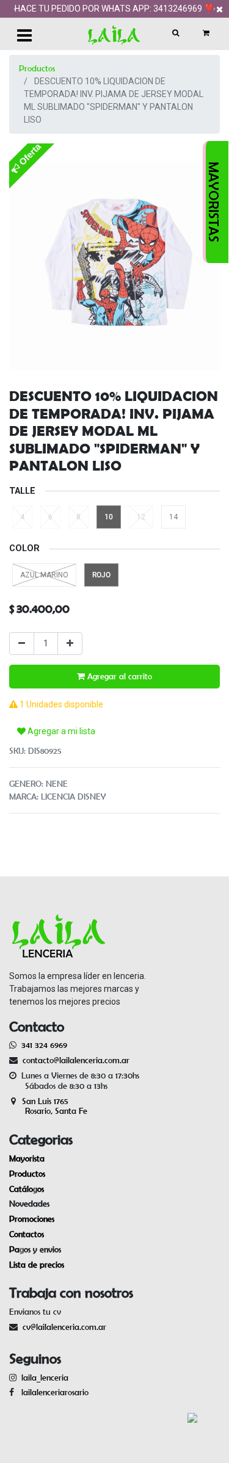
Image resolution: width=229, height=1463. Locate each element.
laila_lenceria (44, 1377)
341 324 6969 (44, 1045)
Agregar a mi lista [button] (60, 731)
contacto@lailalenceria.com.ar (74, 1060)
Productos (37, 68)
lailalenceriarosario (52, 1392)
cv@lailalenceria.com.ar (64, 1327)
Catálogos (26, 1189)
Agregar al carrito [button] (118, 676)
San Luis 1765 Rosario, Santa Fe (48, 1106)
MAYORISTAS (214, 202)
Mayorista (27, 1158)
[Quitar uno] (21, 643)
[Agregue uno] (69, 643)
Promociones (31, 1219)
